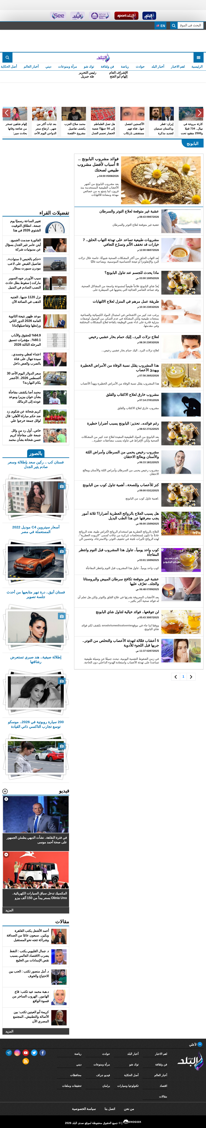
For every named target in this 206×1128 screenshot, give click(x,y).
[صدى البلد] (102, 58)
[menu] (199, 58)
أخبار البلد (157, 66)
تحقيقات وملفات (71, 1085)
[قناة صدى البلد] (149, 16)
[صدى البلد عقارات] (77, 16)
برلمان (106, 1085)
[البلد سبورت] (126, 16)
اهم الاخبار (178, 66)
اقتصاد (163, 1085)
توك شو (89, 66)
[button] (200, 112)
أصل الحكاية (131, 1075)
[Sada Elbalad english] (58, 16)
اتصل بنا (110, 1108)
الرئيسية (197, 66)
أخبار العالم (31, 66)
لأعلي (193, 1044)
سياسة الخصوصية (84, 1108)
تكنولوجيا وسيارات (128, 1085)
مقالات (163, 1096)
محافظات (75, 1075)
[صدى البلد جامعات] (99, 16)
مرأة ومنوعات (67, 66)
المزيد (9, 910)
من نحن (129, 1108)
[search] (7, 58)
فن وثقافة (107, 66)
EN (162, 26)
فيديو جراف (103, 1075)
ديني (48, 66)
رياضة (125, 66)
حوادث (140, 66)
